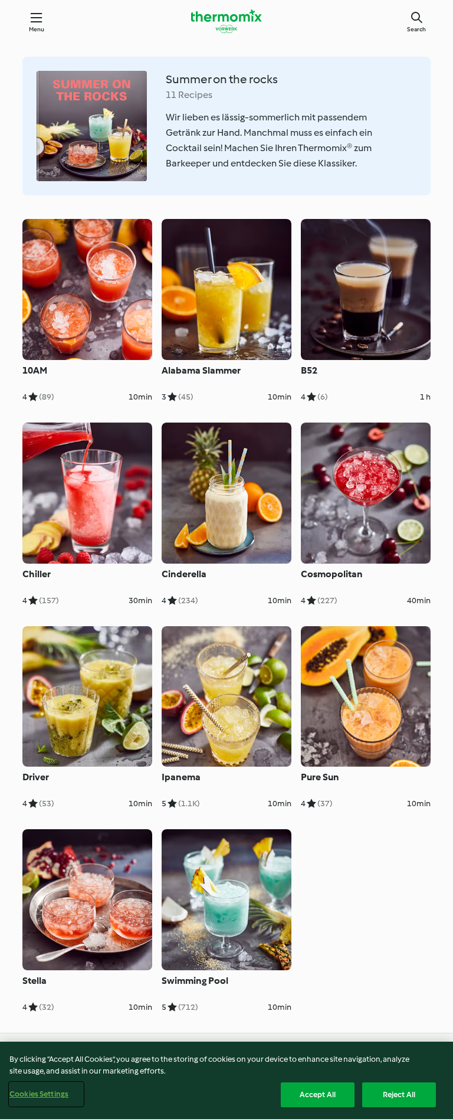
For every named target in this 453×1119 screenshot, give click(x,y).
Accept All (318, 1094)
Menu (37, 29)
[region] (226, 1080)
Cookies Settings (38, 1093)
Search (416, 29)
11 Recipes (189, 94)
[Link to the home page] (226, 21)
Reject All (399, 1094)
